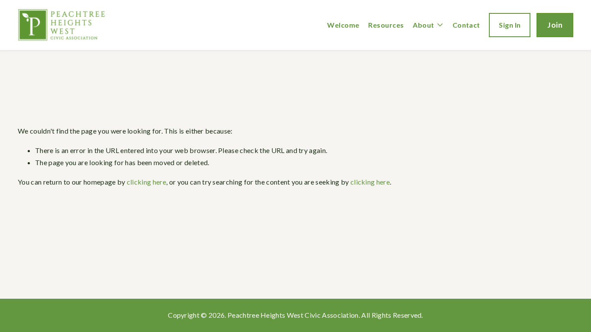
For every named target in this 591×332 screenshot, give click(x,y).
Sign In (509, 25)
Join (554, 24)
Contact (466, 25)
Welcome (343, 25)
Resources (386, 25)
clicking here (146, 182)
